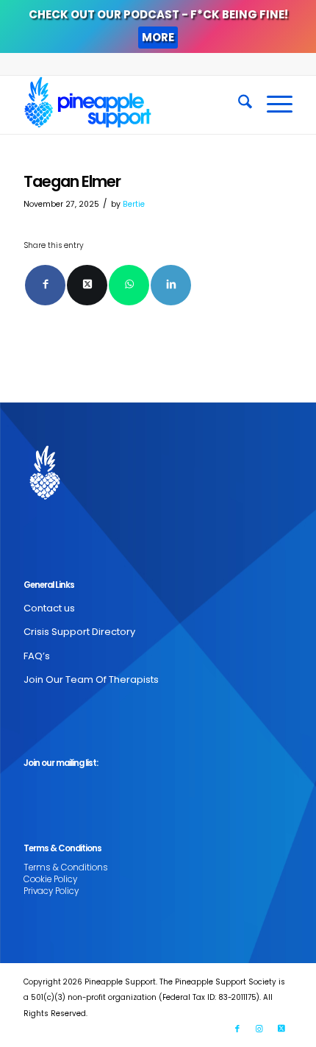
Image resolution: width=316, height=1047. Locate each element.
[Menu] (272, 104)
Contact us (49, 608)
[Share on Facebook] (45, 285)
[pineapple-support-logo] (131, 104)
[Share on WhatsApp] (129, 285)
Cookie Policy (50, 879)
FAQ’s (37, 656)
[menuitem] (237, 104)
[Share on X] (87, 285)
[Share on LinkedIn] (171, 285)
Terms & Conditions (66, 867)
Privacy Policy (51, 891)
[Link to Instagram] (259, 1029)
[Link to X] (281, 1029)
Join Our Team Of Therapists (91, 679)
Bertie (134, 204)
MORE (158, 37)
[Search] (237, 104)
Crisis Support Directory (79, 632)
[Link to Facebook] (237, 1029)
